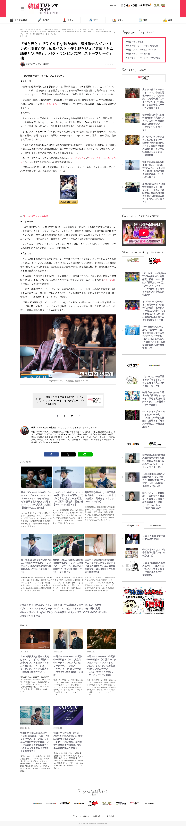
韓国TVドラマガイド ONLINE (31, 29)
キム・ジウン (53, 103)
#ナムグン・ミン (43, 604)
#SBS (86, 612)
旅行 (93, 20)
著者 (167, 20)
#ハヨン (144, 57)
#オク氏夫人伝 (151, 45)
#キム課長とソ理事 (73, 604)
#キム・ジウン (28, 612)
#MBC (93, 612)
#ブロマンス (26, 608)
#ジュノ (89, 604)
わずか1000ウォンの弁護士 (37, 216)
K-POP (43, 20)
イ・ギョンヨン (78, 158)
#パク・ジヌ (74, 612)
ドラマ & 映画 (18, 20)
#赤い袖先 (155, 57)
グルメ (118, 20)
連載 (142, 20)
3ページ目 (24, 36)
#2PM (98, 604)
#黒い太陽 (95, 608)
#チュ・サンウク (134, 45)
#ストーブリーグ (43, 608)
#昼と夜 (58, 604)
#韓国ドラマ (26, 604)
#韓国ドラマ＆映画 (30, 616)
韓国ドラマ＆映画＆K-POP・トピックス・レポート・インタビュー (78, 29)
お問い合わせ (98, 816)
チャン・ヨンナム (96, 158)
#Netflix (103, 612)
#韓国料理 (145, 53)
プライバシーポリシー (81, 816)
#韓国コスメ (131, 50)
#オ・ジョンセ (80, 608)
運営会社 (110, 816)
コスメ (68, 20)
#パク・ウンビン (62, 608)
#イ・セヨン (131, 57)
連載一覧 (47, 29)
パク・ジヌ (108, 280)
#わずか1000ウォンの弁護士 (52, 612)
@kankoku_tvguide (51, 442)
